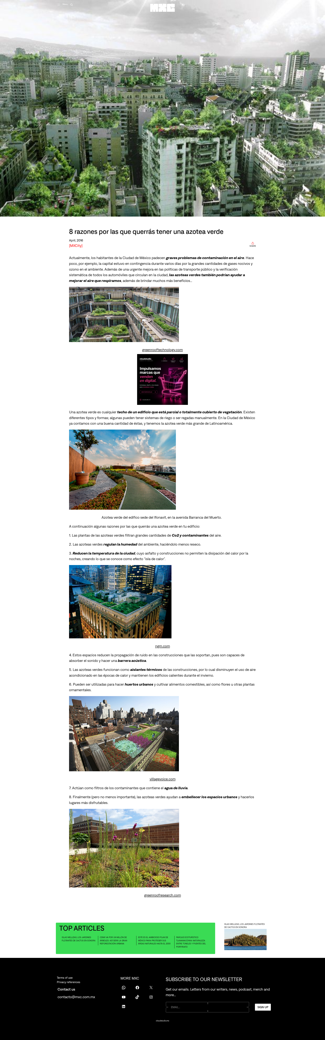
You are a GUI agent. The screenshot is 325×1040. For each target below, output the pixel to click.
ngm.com (162, 646)
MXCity (75, 245)
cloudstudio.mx (162, 1021)
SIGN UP (262, 1007)
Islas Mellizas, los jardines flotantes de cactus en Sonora (78, 939)
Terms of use (65, 977)
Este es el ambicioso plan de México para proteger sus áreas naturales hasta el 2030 (154, 940)
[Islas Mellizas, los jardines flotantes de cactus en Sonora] (245, 940)
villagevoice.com (163, 779)
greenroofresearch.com (162, 895)
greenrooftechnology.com (162, 349)
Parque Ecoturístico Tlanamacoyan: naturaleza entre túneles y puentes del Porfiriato (191, 942)
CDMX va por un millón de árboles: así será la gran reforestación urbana (113, 940)
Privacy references (68, 982)
